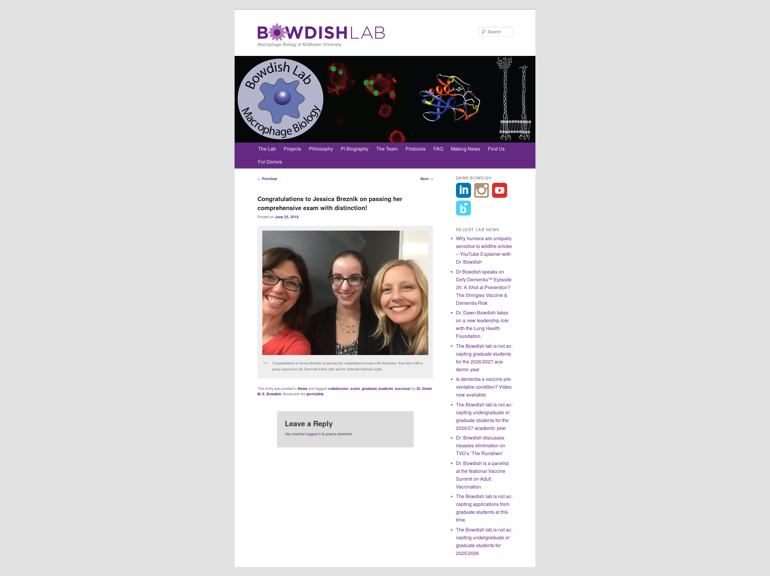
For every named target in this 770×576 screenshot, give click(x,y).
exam (355, 388)
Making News (465, 148)
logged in (313, 433)
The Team (387, 148)
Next (426, 178)
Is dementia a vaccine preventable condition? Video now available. (484, 386)
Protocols (415, 148)
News (302, 388)
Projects (292, 148)
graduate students (377, 388)
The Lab (267, 148)
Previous (267, 178)
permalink (315, 394)
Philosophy (321, 148)
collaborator (338, 388)
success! (403, 388)
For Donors (270, 161)
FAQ (438, 148)
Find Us (496, 148)
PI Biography (354, 148)
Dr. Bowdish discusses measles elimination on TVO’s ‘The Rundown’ (480, 445)
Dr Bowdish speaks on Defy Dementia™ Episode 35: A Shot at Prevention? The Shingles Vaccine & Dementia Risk (484, 287)
